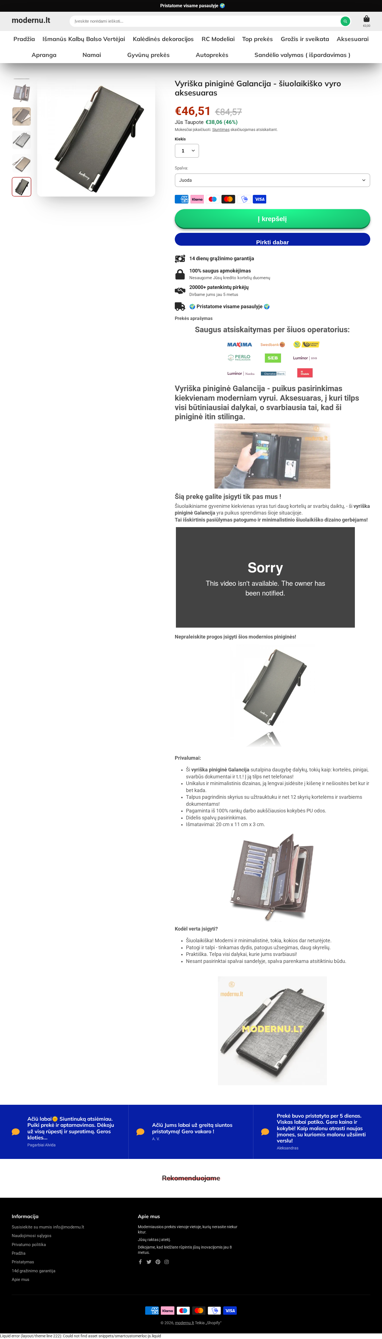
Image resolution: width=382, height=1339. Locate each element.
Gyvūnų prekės (148, 54)
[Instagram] (166, 1261)
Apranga (44, 54)
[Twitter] (149, 1261)
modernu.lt (184, 1323)
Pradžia (18, 1253)
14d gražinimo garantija (33, 1270)
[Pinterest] (158, 1261)
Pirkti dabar (272, 242)
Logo (31, 21)
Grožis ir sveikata (305, 38)
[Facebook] (140, 1261)
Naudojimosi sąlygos (31, 1235)
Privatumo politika (29, 1244)
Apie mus (20, 1279)
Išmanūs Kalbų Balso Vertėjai (84, 38)
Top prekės (257, 38)
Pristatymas (23, 1261)
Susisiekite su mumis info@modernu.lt (48, 1227)
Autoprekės (212, 54)
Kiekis (180, 139)
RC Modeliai (218, 38)
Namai (91, 54)
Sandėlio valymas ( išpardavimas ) (302, 54)
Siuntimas (221, 129)
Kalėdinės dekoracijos (163, 38)
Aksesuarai (353, 38)
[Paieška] (345, 21)
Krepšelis (366, 21)
